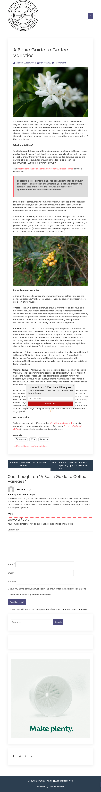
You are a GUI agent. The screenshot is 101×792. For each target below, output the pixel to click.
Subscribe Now (50, 404)
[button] (50, 387)
